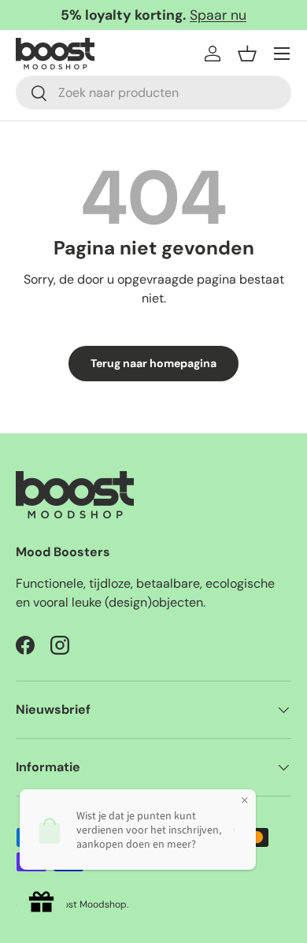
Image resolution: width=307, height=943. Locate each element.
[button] (247, 53)
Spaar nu (218, 15)
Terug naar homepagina (153, 363)
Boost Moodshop (89, 904)
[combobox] (153, 93)
